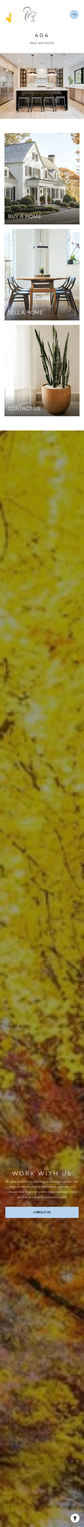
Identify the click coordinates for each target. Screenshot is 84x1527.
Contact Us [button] (42, 1212)
